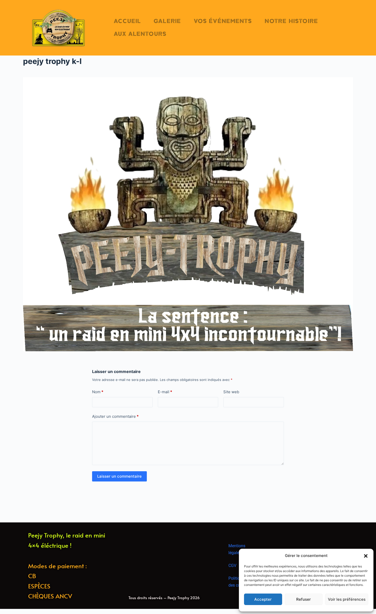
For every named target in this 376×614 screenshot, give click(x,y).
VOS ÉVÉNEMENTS (223, 21)
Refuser (303, 599)
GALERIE (167, 21)
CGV (232, 565)
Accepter (263, 599)
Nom (97, 391)
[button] (365, 555)
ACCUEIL (127, 21)
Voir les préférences (347, 599)
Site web (231, 391)
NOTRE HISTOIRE (291, 21)
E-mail (165, 391)
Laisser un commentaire (119, 476)
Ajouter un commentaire (115, 416)
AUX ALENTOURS (140, 34)
